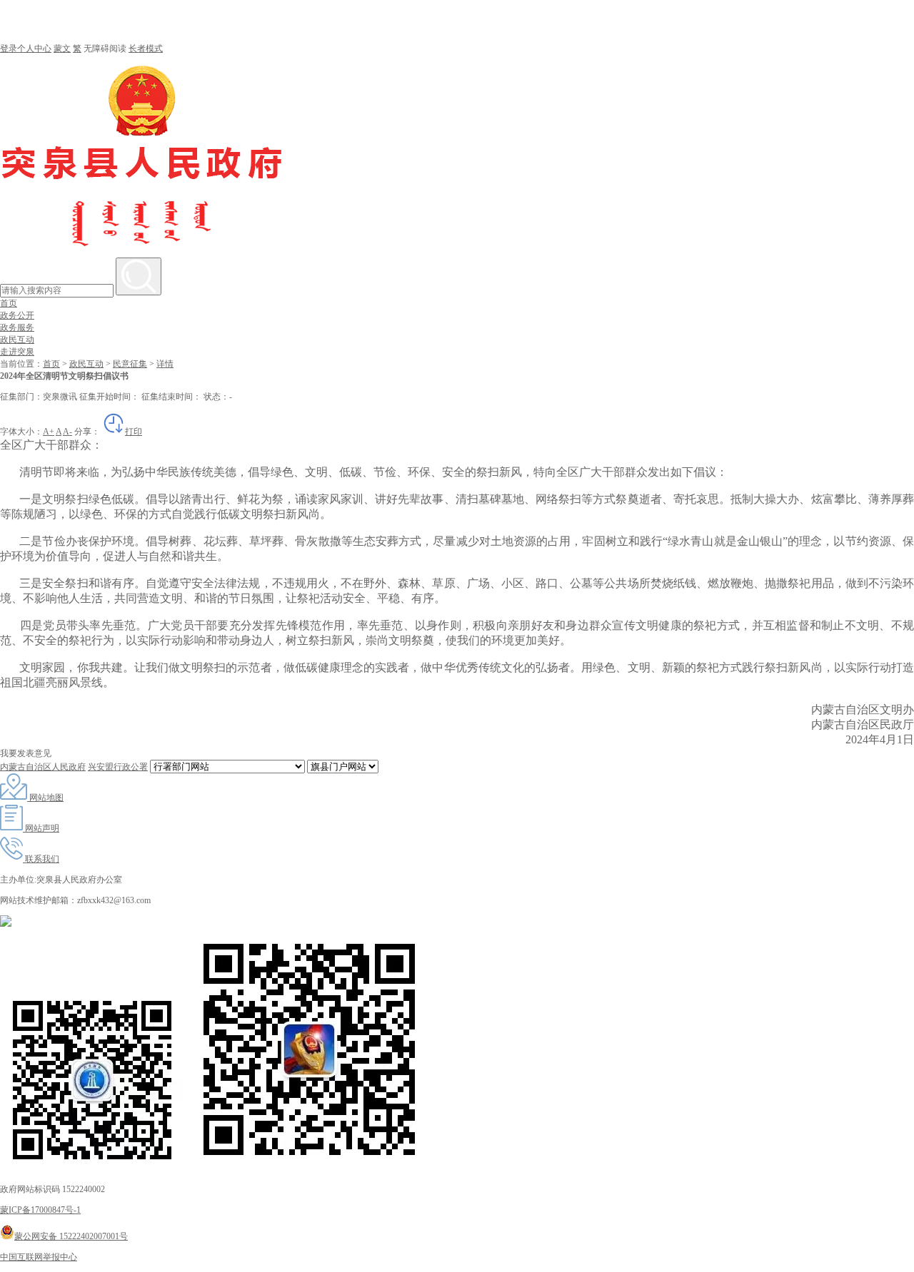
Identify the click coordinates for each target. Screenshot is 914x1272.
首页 (8, 303)
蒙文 (62, 49)
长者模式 (146, 49)
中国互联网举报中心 (38, 1257)
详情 (165, 364)
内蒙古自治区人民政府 (43, 767)
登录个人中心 (25, 49)
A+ (48, 432)
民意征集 (130, 364)
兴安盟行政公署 (118, 767)
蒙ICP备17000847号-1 (40, 1210)
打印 (133, 432)
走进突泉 (17, 352)
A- (67, 432)
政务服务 (17, 327)
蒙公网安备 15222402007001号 (71, 1236)
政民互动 (17, 340)
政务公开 (17, 315)
